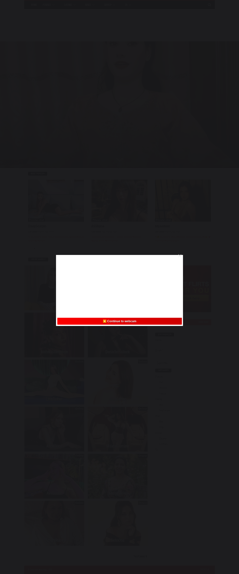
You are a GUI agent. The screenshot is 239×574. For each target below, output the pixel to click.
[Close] (180, 256)
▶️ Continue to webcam (119, 321)
